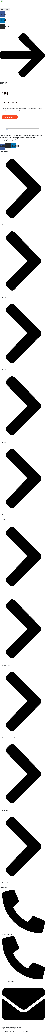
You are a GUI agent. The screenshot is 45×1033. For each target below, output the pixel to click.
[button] (5, 9)
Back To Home (10, 117)
